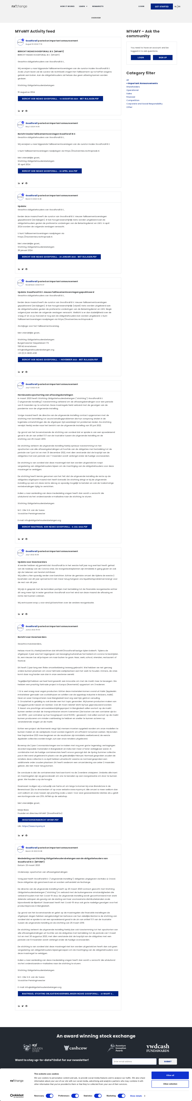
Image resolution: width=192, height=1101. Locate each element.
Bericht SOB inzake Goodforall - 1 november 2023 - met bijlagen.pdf (60, 359)
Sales (129, 93)
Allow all (170, 1075)
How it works (67, 6)
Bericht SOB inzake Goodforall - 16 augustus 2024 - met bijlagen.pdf (60, 98)
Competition (132, 100)
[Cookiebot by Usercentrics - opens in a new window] (16, 1096)
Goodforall (32, 40)
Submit (168, 1061)
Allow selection (170, 1084)
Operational (132, 90)
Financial (130, 97)
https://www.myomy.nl (33, 826)
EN (179, 6)
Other (129, 107)
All (127, 80)
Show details (136, 1096)
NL (176, 6)
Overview (96, 18)
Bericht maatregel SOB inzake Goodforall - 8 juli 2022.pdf (55, 526)
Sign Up (163, 57)
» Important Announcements (142, 83)
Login (141, 6)
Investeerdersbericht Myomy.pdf (40, 819)
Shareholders (133, 86)
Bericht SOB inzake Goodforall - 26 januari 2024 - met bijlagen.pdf (59, 256)
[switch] (75, 1096)
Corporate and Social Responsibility (144, 103)
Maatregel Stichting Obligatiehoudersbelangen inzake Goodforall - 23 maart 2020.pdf (70, 993)
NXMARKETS (98, 6)
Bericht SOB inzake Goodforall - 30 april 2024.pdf (50, 171)
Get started (162, 6)
